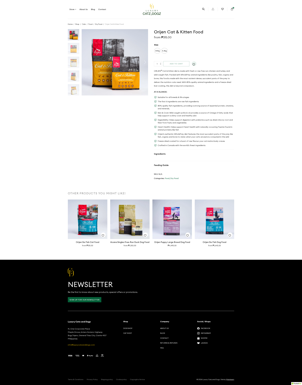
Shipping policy (107, 379)
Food (90, 24)
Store (71, 9)
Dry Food (98, 24)
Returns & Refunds (168, 343)
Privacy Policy (92, 379)
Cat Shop (127, 333)
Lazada (204, 343)
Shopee (204, 338)
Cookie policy (121, 379)
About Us (83, 9)
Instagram (206, 333)
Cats (84, 24)
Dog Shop (127, 328)
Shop (77, 24)
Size (156, 45)
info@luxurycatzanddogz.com (81, 345)
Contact (102, 9)
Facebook (205, 328)
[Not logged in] (213, 9)
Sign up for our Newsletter (85, 300)
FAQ (162, 348)
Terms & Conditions (75, 379)
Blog (93, 9)
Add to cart (176, 64)
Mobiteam (230, 379)
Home (70, 24)
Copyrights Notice (137, 379)
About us (164, 328)
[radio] (157, 50)
